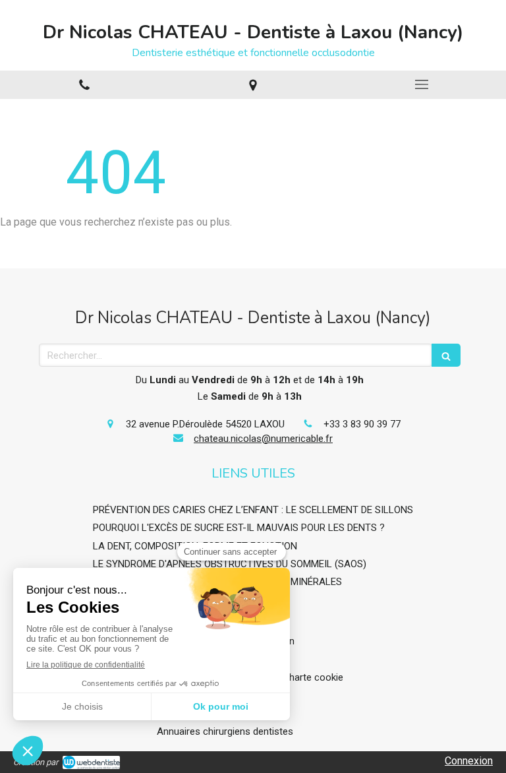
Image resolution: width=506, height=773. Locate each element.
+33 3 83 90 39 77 (362, 424)
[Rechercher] (446, 355)
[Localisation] (253, 85)
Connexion (469, 761)
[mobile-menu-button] (421, 84)
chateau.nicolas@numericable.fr (263, 439)
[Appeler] (84, 85)
